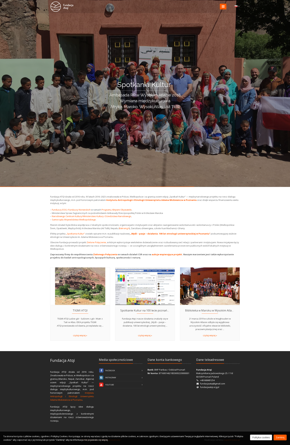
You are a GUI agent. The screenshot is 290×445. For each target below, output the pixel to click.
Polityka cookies (261, 437)
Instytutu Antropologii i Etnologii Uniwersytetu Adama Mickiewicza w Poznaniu (72, 396)
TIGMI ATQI (80, 310)
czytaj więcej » (80, 335)
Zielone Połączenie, (97, 242)
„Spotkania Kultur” (75, 233)
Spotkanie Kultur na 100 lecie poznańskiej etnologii (152, 310)
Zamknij (280, 437)
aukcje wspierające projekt (167, 254)
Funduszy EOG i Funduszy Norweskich (71, 209)
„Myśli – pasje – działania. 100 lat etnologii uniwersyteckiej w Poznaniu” (170, 233)
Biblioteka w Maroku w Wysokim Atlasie (210, 310)
